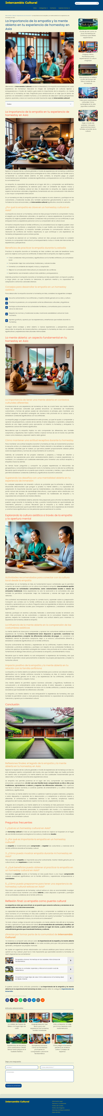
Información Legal (57, 1101)
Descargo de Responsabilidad (61, 1110)
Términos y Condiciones (59, 1103)
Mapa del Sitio (56, 1112)
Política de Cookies (57, 1105)
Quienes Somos (63, 8)
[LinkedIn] (29, 1000)
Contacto (53, 8)
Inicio (35, 8)
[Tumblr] (25, 1000)
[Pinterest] (16, 1000)
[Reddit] (43, 1000)
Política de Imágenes (58, 1108)
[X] (12, 1000)
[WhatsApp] (20, 1000)
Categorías (42, 8)
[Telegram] (34, 1000)
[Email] (38, 1000)
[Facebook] (7, 1000)
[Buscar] (97, 3)
